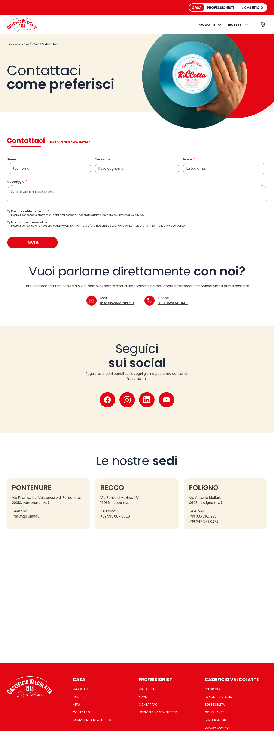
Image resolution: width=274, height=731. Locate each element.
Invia (32, 243)
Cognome (102, 159)
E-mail (188, 159)
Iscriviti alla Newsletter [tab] (70, 142)
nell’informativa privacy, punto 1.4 (166, 225)
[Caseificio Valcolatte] (22, 25)
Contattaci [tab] (26, 140)
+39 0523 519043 (173, 303)
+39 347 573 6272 (203, 521)
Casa (35, 44)
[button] (263, 24)
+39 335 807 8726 (115, 516)
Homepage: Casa (18, 44)
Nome (11, 159)
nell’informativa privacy (128, 215)
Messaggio (15, 181)
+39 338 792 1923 (202, 516)
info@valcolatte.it (117, 303)
